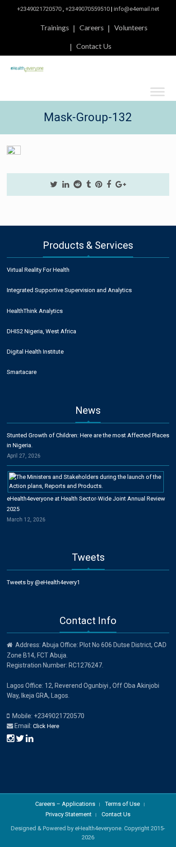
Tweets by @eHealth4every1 (43, 582)
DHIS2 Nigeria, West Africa (41, 331)
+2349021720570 (39, 8)
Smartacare (22, 372)
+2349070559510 (87, 8)
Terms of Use (122, 803)
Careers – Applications (65, 803)
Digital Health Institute (35, 351)
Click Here (46, 726)
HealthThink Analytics (35, 311)
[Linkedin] (65, 184)
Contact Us (93, 46)
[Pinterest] (98, 184)
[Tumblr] (88, 184)
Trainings (54, 27)
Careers (91, 27)
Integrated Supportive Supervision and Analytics (69, 290)
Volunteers (131, 27)
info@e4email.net (136, 8)
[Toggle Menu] (157, 91)
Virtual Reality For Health (38, 269)
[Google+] (120, 184)
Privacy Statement (69, 814)
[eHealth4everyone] (27, 67)
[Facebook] (108, 184)
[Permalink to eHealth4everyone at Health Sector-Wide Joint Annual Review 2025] (86, 481)
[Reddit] (77, 184)
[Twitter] (54, 184)
